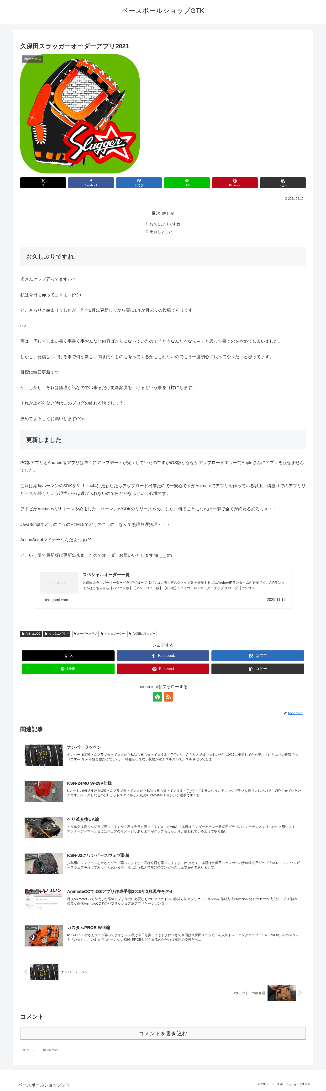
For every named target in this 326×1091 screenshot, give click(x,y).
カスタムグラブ (58, 633)
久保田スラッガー (143, 633)
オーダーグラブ (87, 633)
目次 (156, 213)
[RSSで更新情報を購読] (168, 697)
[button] (283, 182)
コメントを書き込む (163, 1034)
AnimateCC (33, 633)
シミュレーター (115, 633)
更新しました (161, 231)
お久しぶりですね (165, 224)
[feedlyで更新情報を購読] (157, 697)
